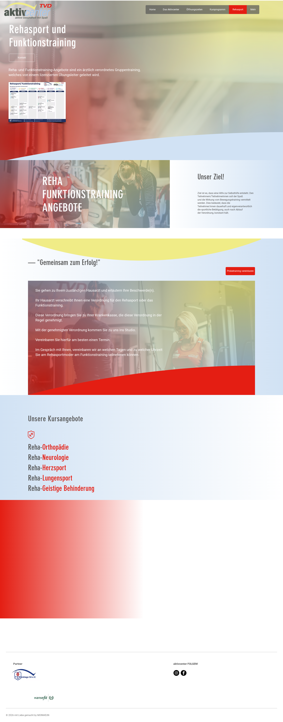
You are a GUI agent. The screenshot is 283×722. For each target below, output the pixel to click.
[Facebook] (183, 673)
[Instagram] (176, 673)
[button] (22, 58)
